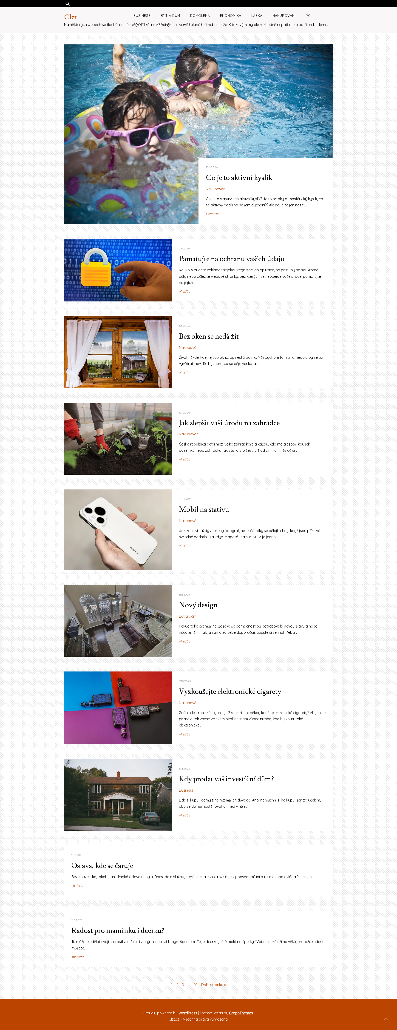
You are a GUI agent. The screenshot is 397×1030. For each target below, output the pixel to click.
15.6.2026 (212, 167)
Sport (139, 25)
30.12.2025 (185, 499)
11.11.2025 (184, 594)
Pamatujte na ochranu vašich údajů (231, 259)
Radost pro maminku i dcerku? (117, 930)
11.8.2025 (76, 920)
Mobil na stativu (204, 509)
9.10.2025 (185, 681)
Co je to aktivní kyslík (239, 177)
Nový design (198, 605)
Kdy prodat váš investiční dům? (226, 779)
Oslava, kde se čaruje (102, 866)
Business (142, 16)
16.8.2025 (77, 855)
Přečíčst (212, 214)
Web (187, 25)
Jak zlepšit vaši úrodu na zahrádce (229, 423)
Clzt (70, 17)
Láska (256, 16)
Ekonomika (230, 16)
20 (195, 984)
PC (308, 16)
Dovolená (200, 16)
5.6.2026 (184, 248)
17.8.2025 (184, 768)
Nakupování (284, 16)
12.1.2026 (184, 412)
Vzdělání (164, 25)
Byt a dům (170, 16)
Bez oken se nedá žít (209, 336)
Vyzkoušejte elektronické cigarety (230, 691)
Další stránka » (213, 984)
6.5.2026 (184, 325)
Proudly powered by (170, 1013)
